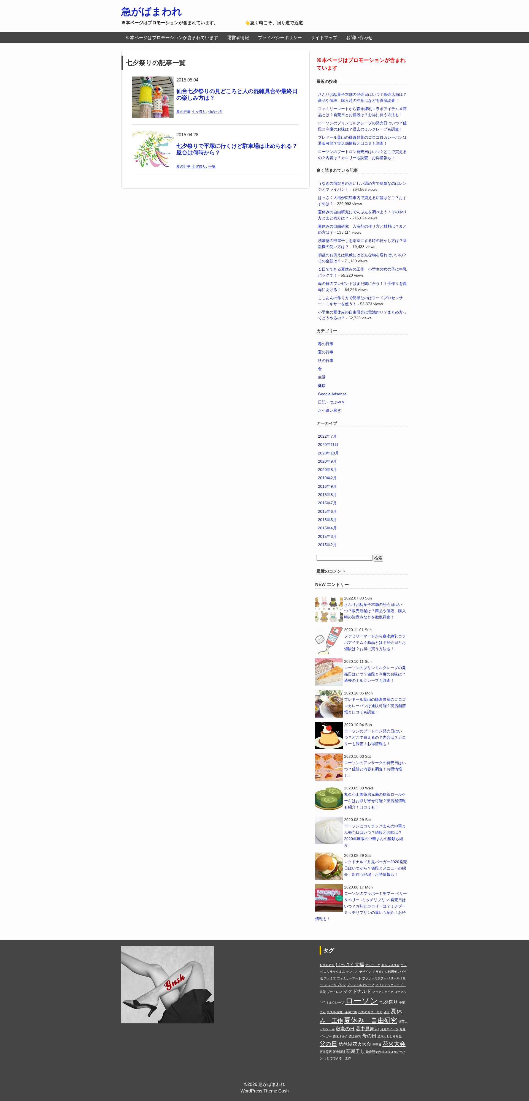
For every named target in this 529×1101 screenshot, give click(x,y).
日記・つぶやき (331, 402)
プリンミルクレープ (360, 984)
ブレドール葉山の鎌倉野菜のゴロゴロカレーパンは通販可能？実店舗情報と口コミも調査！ (375, 705)
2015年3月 (327, 536)
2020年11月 (328, 444)
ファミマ (330, 978)
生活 (322, 377)
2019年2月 (327, 478)
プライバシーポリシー (280, 37)
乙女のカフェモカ (370, 1012)
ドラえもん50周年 (385, 971)
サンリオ (352, 971)
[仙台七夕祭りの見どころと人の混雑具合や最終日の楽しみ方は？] (153, 80)
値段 (387, 1012)
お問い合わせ (359, 37)
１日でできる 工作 (337, 1058)
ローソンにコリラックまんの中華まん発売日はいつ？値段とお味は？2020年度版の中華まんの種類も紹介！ (375, 835)
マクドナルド (357, 991)
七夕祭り (199, 112)
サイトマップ (324, 37)
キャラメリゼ (390, 965)
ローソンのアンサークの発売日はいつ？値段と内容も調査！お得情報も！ (375, 769)
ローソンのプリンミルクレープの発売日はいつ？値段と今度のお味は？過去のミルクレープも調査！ (375, 674)
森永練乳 (355, 1036)
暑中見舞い (367, 1028)
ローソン (361, 1000)
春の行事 (325, 344)
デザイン (365, 971)
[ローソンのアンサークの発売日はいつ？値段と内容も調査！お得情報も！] (329, 767)
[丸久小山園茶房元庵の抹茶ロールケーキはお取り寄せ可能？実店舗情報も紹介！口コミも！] (329, 799)
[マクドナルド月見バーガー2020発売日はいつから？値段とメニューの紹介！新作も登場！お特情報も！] (329, 866)
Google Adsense (332, 394)
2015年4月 (327, 528)
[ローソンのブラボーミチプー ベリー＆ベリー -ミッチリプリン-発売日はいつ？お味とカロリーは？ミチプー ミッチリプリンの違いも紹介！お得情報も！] (329, 898)
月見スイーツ (389, 1029)
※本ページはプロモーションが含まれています (172, 37)
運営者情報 (238, 37)
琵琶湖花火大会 (354, 1044)
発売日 (376, 1044)
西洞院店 (326, 1051)
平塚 (211, 166)
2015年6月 (327, 511)
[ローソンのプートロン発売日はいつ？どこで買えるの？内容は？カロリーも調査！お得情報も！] (329, 735)
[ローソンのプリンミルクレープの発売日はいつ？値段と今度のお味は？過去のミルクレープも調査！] (329, 672)
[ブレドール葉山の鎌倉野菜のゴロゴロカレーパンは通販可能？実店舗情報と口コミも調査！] (329, 704)
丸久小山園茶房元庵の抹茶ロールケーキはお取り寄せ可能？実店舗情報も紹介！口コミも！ (375, 800)
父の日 (328, 1043)
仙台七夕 (215, 112)
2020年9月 (327, 461)
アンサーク (372, 965)
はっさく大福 (350, 964)
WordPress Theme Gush (265, 1091)
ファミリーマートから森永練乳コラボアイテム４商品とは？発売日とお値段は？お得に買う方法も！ (375, 642)
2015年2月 (327, 545)
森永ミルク (340, 1036)
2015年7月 (327, 503)
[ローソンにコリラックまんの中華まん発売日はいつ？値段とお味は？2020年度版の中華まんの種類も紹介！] (329, 830)
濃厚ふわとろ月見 (389, 1036)
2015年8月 (327, 494)
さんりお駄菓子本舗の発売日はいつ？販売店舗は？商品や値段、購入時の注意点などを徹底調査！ (375, 610)
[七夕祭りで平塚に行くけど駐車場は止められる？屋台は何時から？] (153, 134)
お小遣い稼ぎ (329, 410)
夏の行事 (183, 112)
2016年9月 (327, 486)
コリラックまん (334, 971)
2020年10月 (328, 453)
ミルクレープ (335, 1002)
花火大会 (394, 1043)
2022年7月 (327, 436)
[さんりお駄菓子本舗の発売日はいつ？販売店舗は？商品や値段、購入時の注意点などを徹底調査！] (329, 609)
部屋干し (355, 1051)
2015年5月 (327, 519)
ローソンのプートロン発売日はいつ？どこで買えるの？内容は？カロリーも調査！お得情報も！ (375, 737)
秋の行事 (325, 360)
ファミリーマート (349, 978)
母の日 (369, 1036)
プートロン (334, 991)
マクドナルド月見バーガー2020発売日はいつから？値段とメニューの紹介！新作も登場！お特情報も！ (375, 868)
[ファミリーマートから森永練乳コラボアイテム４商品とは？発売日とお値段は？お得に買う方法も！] (329, 640)
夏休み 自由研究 (370, 1020)
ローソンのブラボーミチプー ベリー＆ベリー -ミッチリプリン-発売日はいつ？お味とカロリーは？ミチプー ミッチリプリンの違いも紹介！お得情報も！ (361, 906)
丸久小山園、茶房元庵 (342, 1012)
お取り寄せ (327, 965)
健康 (322, 385)
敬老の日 (345, 1028)
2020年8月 (327, 469)
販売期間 (339, 1051)
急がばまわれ (151, 11)
